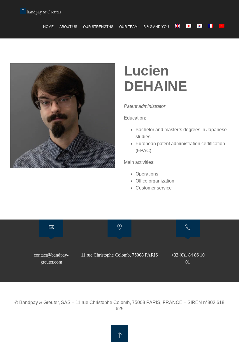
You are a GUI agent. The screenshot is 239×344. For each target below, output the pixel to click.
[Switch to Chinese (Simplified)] (221, 26)
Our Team (128, 27)
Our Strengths (98, 27)
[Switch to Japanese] (188, 26)
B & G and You (156, 27)
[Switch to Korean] (199, 26)
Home (48, 27)
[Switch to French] (210, 26)
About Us (68, 27)
